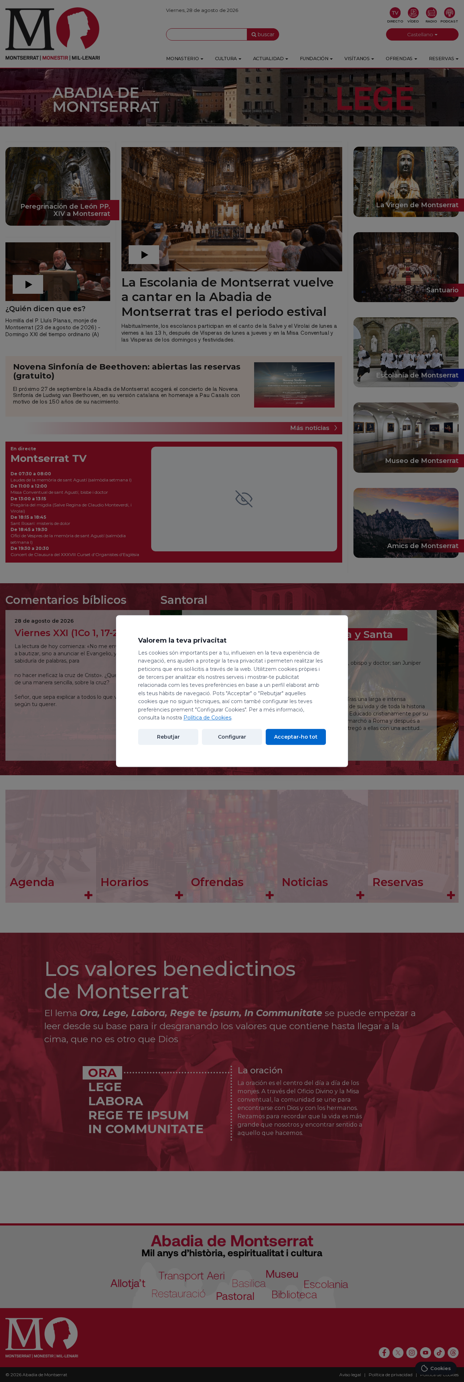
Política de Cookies (207, 717)
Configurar (232, 737)
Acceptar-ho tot (296, 737)
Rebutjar (168, 737)
